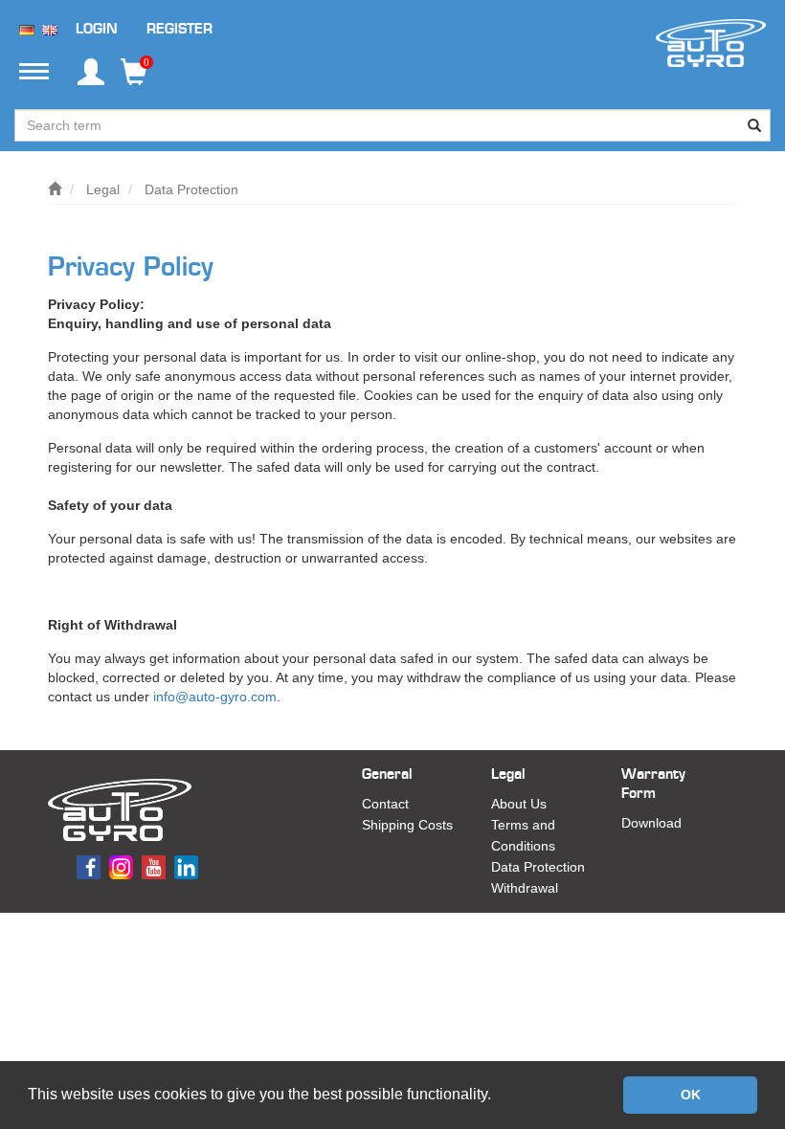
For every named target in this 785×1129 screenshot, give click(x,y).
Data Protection (191, 189)
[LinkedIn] (188, 866)
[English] (49, 28)
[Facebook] (91, 866)
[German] (26, 28)
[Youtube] (156, 866)
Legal (103, 189)
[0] (134, 79)
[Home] (54, 189)
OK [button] (691, 1094)
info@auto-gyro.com (215, 696)
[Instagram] (123, 866)
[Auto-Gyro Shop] (711, 42)
